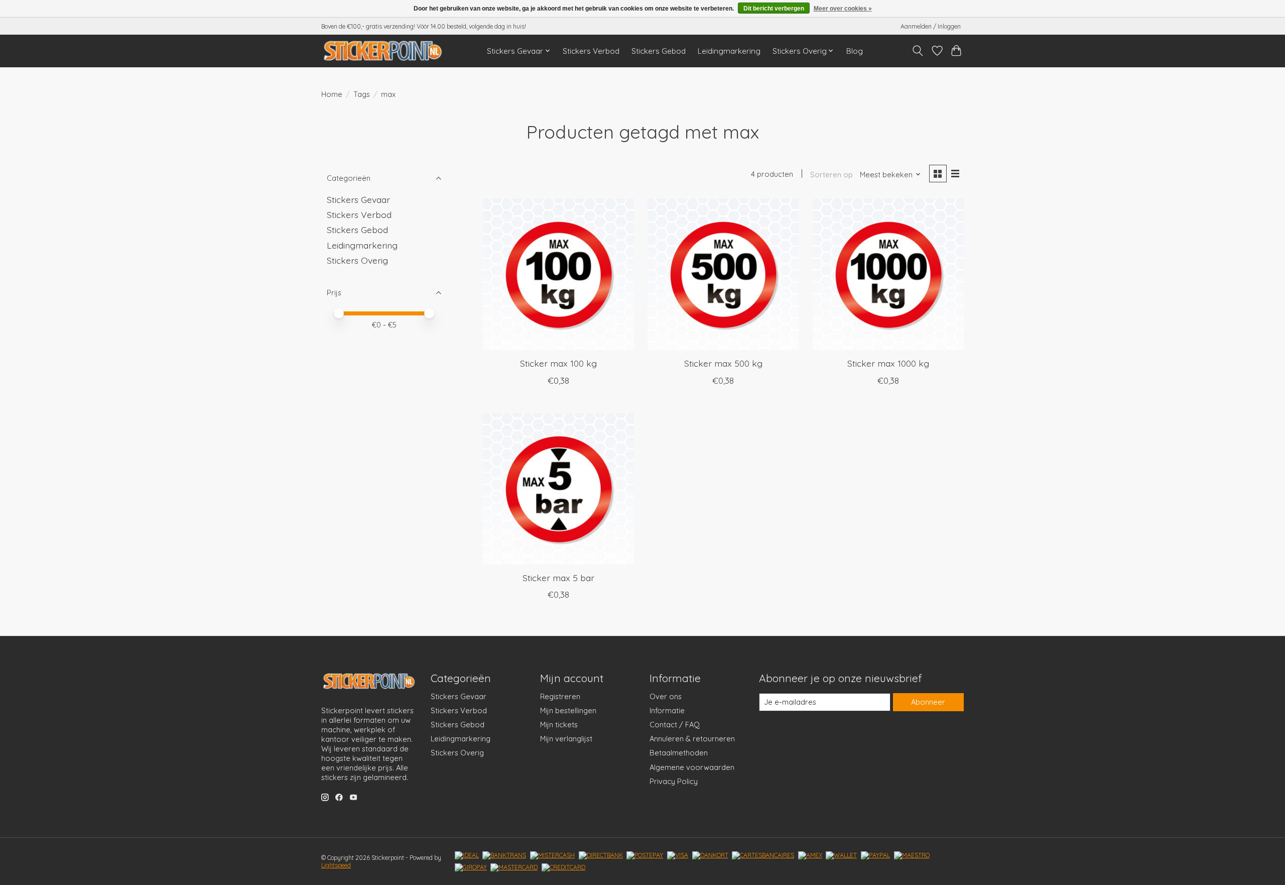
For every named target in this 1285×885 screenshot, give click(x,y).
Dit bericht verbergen (773, 8)
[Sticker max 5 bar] (558, 489)
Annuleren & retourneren (692, 738)
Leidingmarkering (729, 51)
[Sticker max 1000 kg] (888, 274)
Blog (854, 51)
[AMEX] (810, 855)
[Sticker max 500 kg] (723, 274)
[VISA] (677, 855)
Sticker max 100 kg (558, 363)
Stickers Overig (357, 260)
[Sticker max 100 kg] (558, 274)
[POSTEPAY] (644, 855)
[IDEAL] (467, 855)
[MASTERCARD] (514, 867)
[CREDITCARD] (563, 867)
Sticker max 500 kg (723, 363)
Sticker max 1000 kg (888, 363)
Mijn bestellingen (568, 710)
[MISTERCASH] (552, 855)
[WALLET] (841, 855)
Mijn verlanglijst (566, 738)
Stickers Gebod (658, 51)
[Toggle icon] (918, 51)
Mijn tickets (559, 724)
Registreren (560, 696)
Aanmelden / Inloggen (931, 26)
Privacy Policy (674, 781)
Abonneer (928, 702)
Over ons (666, 696)
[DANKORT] (710, 855)
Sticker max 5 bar (558, 577)
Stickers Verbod (591, 51)
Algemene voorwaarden (692, 767)
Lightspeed (336, 865)
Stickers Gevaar (358, 199)
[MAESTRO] (912, 855)
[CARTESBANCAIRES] (763, 855)
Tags (361, 94)
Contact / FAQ (675, 724)
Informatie (667, 710)
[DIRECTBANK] (601, 855)
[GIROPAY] (471, 867)
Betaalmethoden (679, 752)
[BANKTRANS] (504, 855)
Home (331, 94)
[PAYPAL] (875, 855)
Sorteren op (831, 174)
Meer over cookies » (843, 8)
